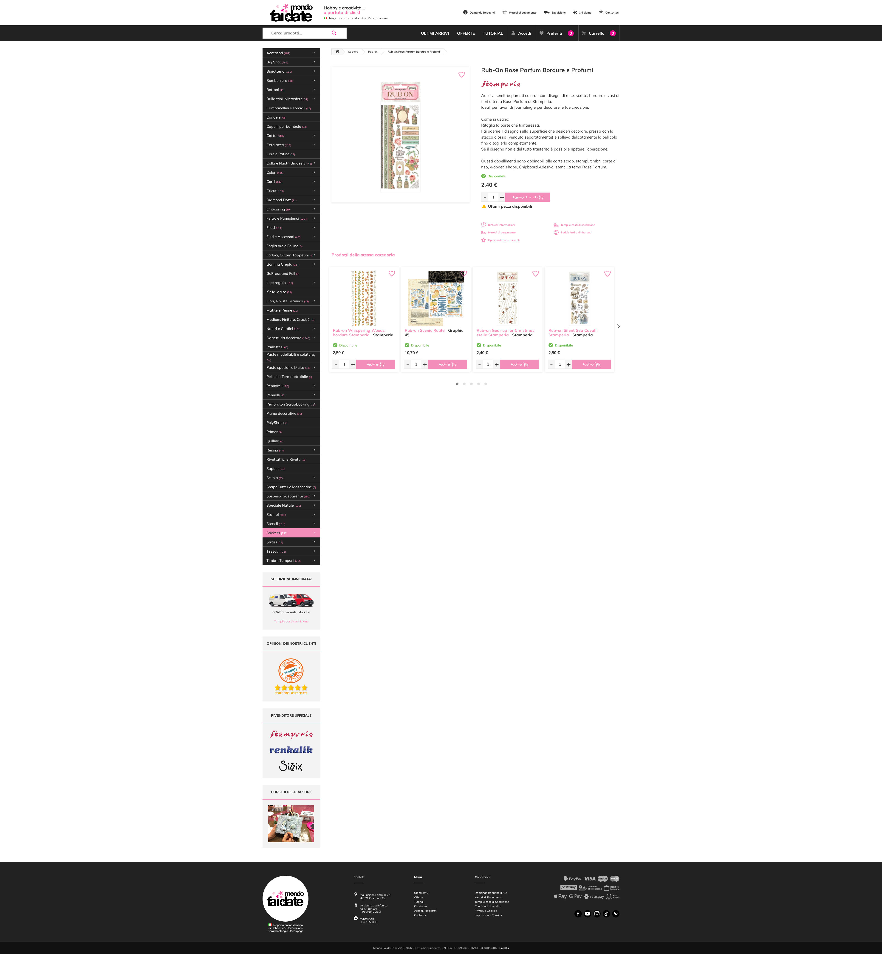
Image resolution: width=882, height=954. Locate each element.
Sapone (275, 468)
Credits (504, 948)
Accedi (524, 33)
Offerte (418, 897)
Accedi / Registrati (425, 910)
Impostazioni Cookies (488, 915)
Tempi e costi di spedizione (578, 225)
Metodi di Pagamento (488, 897)
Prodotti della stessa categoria (363, 255)
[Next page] (618, 326)
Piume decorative (284, 413)
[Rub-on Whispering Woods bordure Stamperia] (364, 298)
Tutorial (419, 901)
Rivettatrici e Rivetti (286, 459)
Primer (274, 431)
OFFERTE (466, 33)
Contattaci (612, 12)
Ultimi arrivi (421, 892)
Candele (276, 117)
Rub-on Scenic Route (425, 330)
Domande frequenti (482, 12)
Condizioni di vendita (488, 906)
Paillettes (277, 347)
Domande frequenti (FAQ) (491, 892)
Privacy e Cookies (486, 910)
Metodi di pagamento (523, 12)
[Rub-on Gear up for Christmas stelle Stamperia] (508, 298)
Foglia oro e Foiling (284, 246)
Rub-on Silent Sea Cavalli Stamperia (573, 333)
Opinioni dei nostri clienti (504, 240)
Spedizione (558, 12)
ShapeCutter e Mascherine (291, 487)
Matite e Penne (282, 310)
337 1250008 (368, 922)
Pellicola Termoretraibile (289, 376)
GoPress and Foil (282, 273)
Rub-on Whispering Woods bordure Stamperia (359, 333)
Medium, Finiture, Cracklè (290, 319)
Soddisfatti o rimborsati (576, 232)
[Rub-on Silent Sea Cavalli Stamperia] (579, 298)
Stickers (353, 51)
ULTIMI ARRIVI (435, 33)
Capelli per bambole (286, 126)
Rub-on (373, 51)
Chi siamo (585, 12)
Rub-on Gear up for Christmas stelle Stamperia (505, 333)
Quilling (274, 441)
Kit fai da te (279, 292)
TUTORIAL (493, 33)
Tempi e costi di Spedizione (492, 901)
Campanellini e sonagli (288, 108)
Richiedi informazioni (501, 225)
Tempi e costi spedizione (291, 621)
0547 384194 (368, 908)
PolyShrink (277, 422)
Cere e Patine (280, 154)
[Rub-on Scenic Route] (436, 298)
